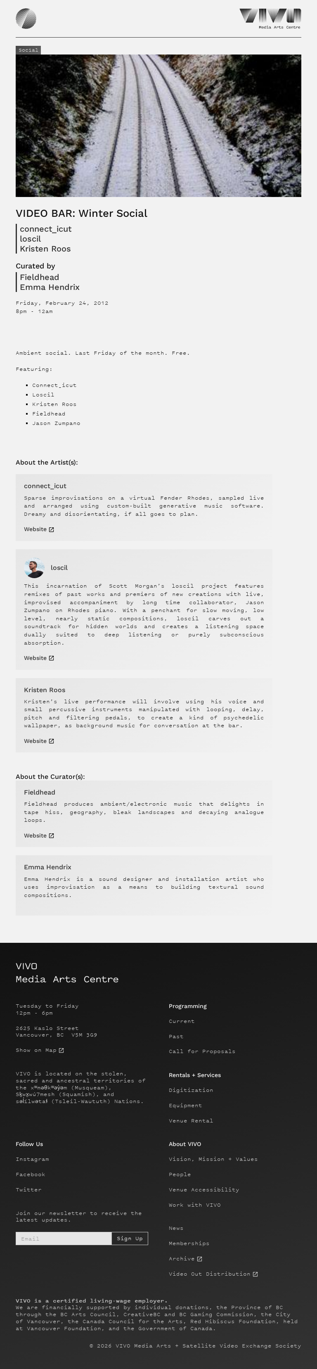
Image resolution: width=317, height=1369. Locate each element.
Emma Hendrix (50, 287)
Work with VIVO (195, 1205)
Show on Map (36, 1050)
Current (182, 1021)
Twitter (29, 1189)
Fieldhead (39, 277)
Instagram (32, 1159)
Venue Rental (191, 1121)
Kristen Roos (45, 249)
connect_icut (45, 229)
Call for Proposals (202, 1051)
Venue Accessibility (204, 1189)
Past (176, 1036)
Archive (182, 1258)
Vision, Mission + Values (213, 1159)
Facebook (30, 1174)
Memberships (189, 1243)
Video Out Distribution (210, 1274)
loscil (30, 239)
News (176, 1228)
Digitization (191, 1090)
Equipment (185, 1105)
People (180, 1174)
